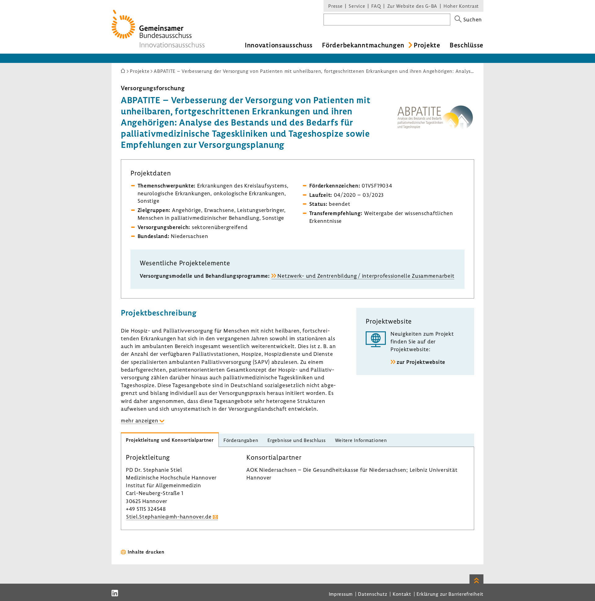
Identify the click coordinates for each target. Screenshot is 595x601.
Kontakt (402, 594)
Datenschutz (372, 594)
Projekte (427, 45)
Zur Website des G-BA (413, 6)
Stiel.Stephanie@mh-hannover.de (169, 516)
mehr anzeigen (139, 420)
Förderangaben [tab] (240, 440)
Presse (335, 6)
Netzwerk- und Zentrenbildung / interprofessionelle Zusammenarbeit (365, 275)
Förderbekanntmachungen (363, 45)
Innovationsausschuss (279, 45)
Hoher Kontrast (461, 6)
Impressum (341, 594)
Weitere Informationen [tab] (361, 440)
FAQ (376, 6)
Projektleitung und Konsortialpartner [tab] (170, 440)
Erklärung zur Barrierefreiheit (449, 594)
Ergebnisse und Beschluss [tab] (296, 440)
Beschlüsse (466, 45)
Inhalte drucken (146, 552)
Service (357, 6)
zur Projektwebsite (421, 362)
